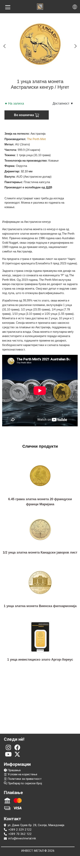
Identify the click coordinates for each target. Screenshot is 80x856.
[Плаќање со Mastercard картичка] (17, 800)
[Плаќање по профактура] (7, 800)
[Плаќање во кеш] (7, 808)
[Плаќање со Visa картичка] (17, 808)
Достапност (63, 103)
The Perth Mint (36, 139)
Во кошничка (24, 115)
